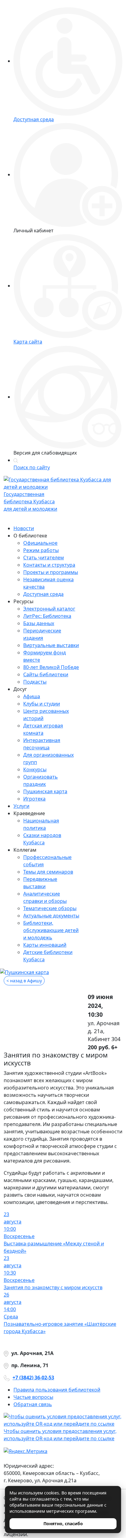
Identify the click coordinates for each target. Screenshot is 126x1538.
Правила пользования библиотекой (56, 1389)
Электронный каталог (49, 608)
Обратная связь (32, 1404)
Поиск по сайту (31, 467)
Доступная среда (43, 594)
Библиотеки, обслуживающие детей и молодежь (51, 930)
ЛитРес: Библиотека (47, 616)
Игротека (34, 798)
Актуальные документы (51, 915)
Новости (23, 528)
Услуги (21, 806)
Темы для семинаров (48, 871)
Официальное (40, 543)
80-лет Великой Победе (51, 667)
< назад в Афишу (24, 981)
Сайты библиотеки (45, 674)
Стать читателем (43, 557)
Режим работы (41, 550)
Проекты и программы (50, 572)
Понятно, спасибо (63, 1523)
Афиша (31, 696)
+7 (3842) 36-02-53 (33, 1377)
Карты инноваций (44, 944)
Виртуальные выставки (51, 645)
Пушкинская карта (45, 791)
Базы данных (38, 623)
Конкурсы (34, 769)
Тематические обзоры (49, 908)
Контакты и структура (49, 564)
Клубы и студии (41, 703)
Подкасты (34, 681)
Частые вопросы (33, 1397)
